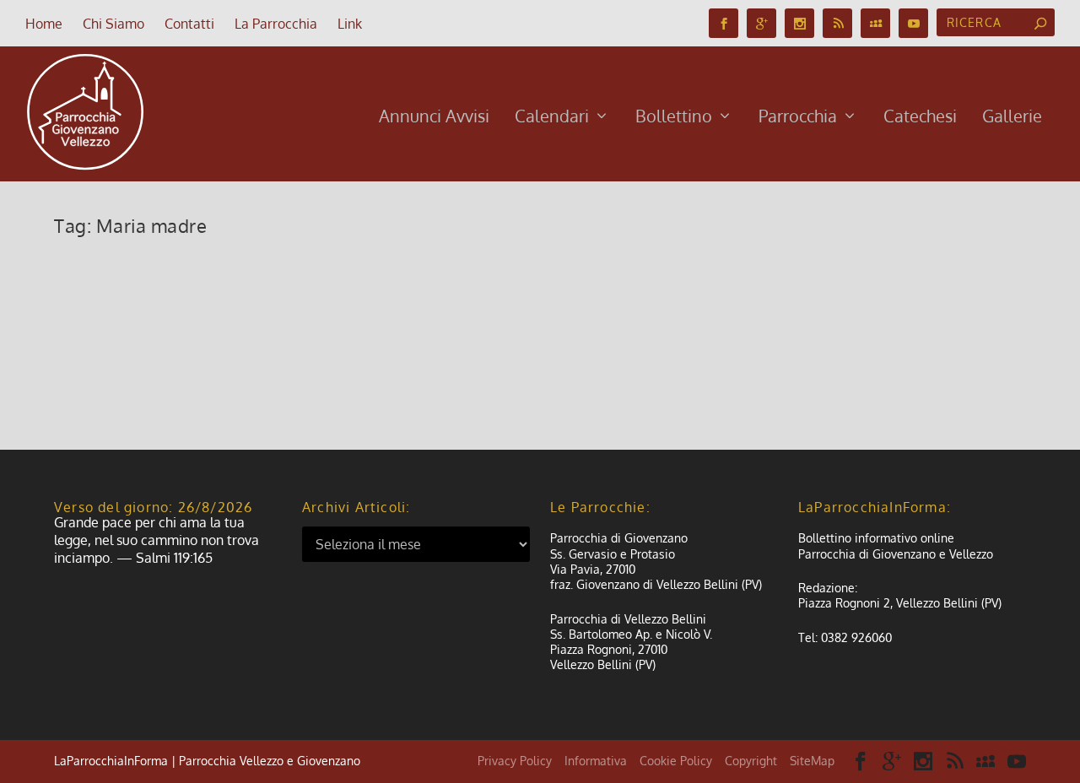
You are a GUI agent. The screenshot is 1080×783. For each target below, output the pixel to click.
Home (43, 23)
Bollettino (673, 118)
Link (350, 23)
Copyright (751, 760)
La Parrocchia (276, 23)
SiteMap (812, 760)
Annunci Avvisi (434, 118)
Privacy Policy (515, 760)
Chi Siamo (113, 23)
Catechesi (920, 118)
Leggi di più (115, 375)
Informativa (595, 760)
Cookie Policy (676, 760)
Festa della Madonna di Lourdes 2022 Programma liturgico (341, 277)
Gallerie (1012, 118)
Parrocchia (798, 118)
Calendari (552, 118)
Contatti (189, 23)
